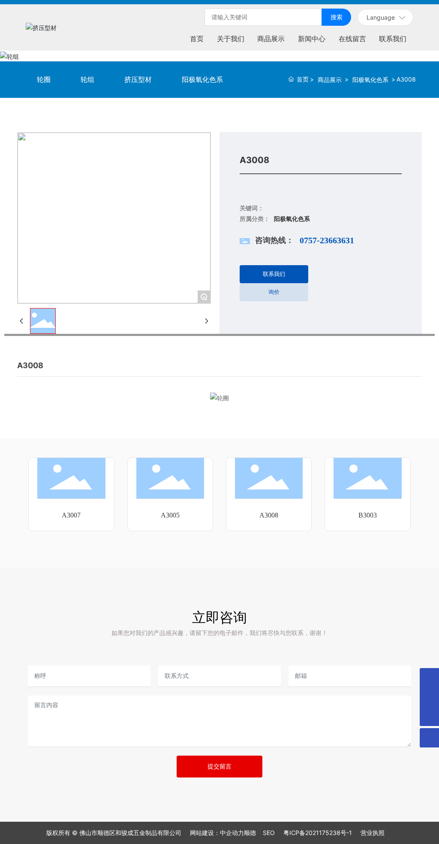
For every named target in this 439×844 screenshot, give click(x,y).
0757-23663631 (327, 240)
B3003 (367, 515)
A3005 (170, 515)
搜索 (337, 17)
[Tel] (429, 677)
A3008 (268, 515)
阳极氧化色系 (370, 79)
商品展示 (330, 79)
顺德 (250, 832)
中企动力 (232, 832)
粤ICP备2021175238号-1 (317, 832)
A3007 (71, 515)
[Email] (429, 697)
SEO (269, 832)
